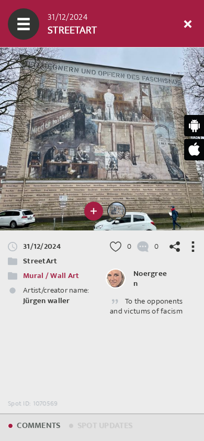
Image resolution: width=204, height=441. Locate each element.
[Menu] (23, 24)
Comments (38, 426)
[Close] (188, 24)
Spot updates (104, 426)
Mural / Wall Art (51, 275)
